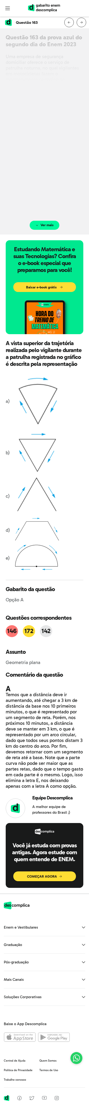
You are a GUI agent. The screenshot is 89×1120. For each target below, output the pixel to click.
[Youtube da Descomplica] (44, 1098)
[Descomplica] (16, 908)
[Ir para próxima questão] (81, 22)
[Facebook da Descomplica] (19, 1099)
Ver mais (47, 225)
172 (28, 631)
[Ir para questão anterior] (69, 22)
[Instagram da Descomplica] (57, 1099)
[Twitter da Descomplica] (31, 1099)
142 (46, 631)
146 (12, 631)
